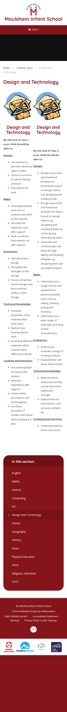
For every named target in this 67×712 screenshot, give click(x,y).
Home (6, 68)
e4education (48, 611)
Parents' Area (24, 68)
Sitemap (14, 620)
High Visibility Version (16, 616)
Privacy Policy (32, 620)
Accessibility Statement (45, 616)
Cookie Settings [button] (48, 620)
